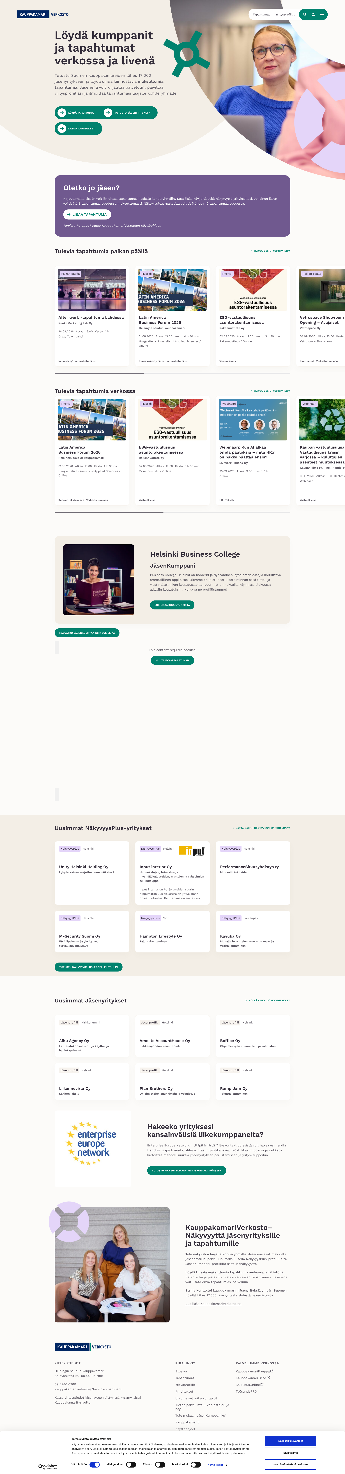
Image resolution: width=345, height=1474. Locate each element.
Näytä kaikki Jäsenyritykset (269, 1000)
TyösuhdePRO (246, 1391)
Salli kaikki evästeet (290, 1440)
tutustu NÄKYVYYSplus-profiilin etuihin (88, 967)
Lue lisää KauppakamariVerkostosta (213, 1304)
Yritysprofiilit (285, 14)
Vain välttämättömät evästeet (291, 1464)
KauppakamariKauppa (255, 1371)
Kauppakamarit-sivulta (72, 1402)
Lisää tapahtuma (89, 214)
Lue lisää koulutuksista (172, 605)
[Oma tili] (313, 14)
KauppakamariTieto (253, 1378)
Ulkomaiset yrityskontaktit (196, 1398)
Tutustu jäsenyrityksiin (132, 112)
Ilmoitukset (184, 1391)
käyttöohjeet (150, 225)
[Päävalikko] (322, 14)
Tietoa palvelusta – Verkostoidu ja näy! (202, 1407)
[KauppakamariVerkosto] (44, 14)
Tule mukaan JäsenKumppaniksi (200, 1415)
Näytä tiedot (215, 1464)
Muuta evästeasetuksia (172, 660)
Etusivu (181, 1371)
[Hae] (304, 14)
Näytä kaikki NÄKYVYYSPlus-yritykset (263, 828)
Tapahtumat (261, 14)
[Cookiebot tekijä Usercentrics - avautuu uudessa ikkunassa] (47, 1467)
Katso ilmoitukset (81, 128)
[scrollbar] (172, 374)
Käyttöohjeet (185, 1429)
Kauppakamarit (187, 1422)
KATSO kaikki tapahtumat (272, 251)
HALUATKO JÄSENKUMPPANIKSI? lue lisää (87, 632)
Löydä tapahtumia (81, 112)
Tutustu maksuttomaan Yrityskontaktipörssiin (187, 1170)
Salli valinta (290, 1452)
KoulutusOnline (250, 1385)
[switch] (131, 1465)
